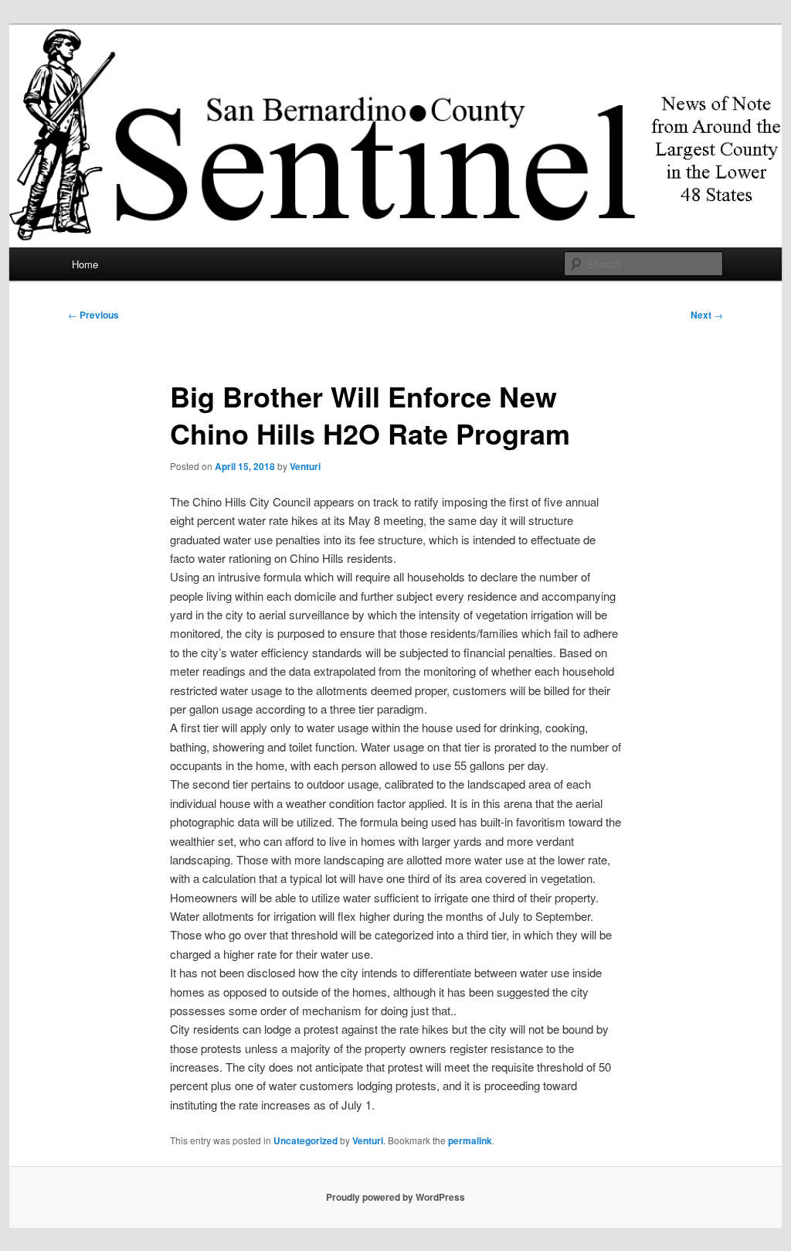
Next (707, 315)
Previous (93, 315)
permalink (470, 1140)
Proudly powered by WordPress (395, 1197)
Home (85, 264)
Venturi (305, 466)
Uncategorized (305, 1140)
